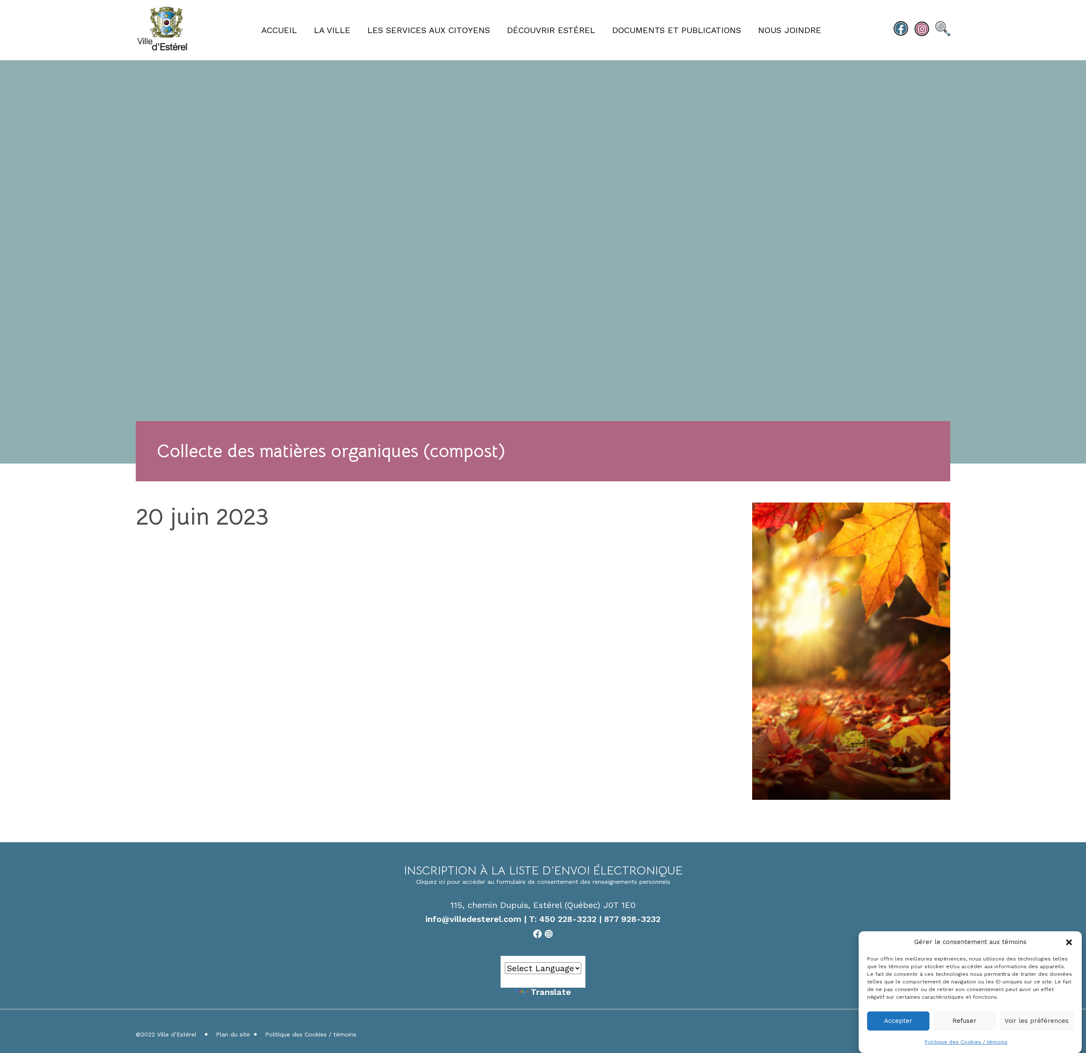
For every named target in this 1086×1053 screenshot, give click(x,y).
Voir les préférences (1037, 1021)
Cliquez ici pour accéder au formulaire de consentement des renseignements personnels (543, 881)
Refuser (964, 1021)
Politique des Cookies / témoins (966, 1042)
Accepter (898, 1021)
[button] (1069, 942)
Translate (551, 992)
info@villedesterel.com (473, 919)
